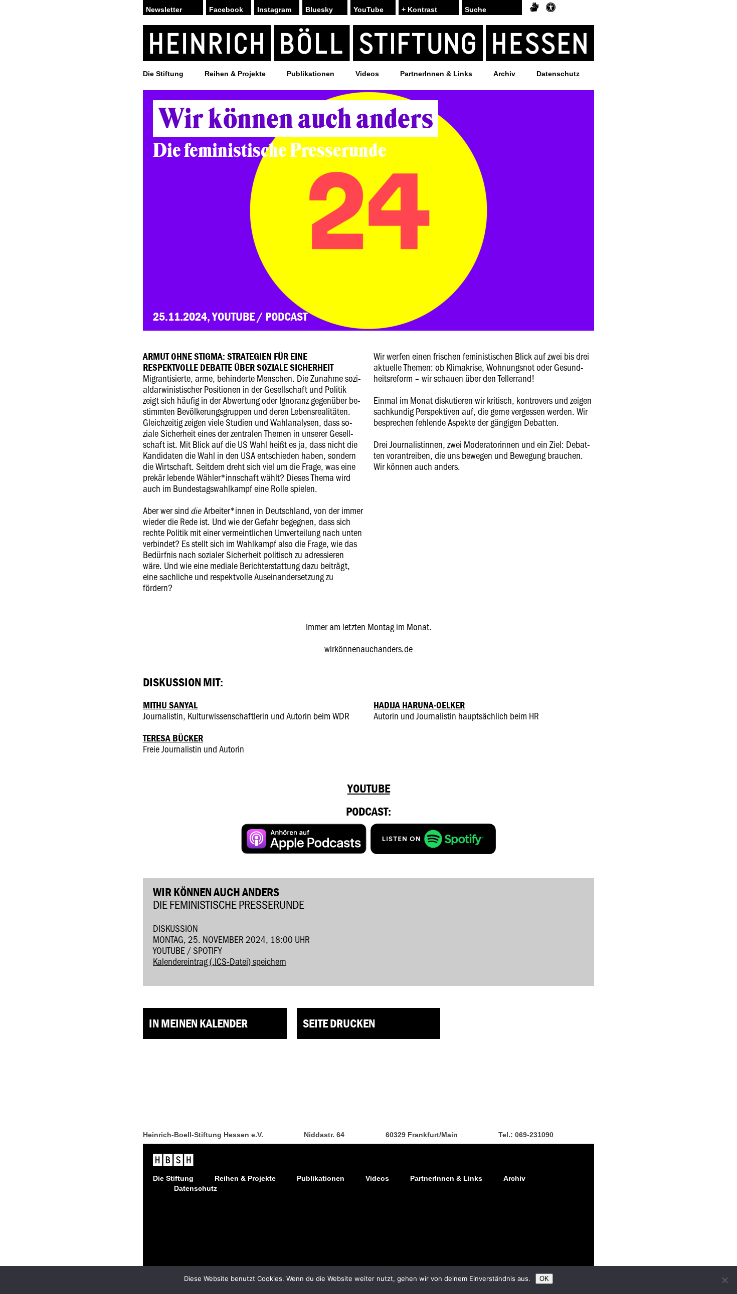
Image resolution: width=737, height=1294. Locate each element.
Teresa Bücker (173, 738)
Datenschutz (558, 74)
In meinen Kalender (198, 1023)
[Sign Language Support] (534, 7)
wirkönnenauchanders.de (368, 648)
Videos (367, 74)
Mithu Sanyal (170, 705)
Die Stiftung (163, 74)
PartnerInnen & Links (436, 74)
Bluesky (319, 10)
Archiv (504, 74)
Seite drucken (339, 1023)
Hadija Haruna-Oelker (419, 705)
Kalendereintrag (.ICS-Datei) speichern (219, 961)
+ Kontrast (419, 10)
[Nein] (724, 1280)
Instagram (274, 10)
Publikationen (310, 74)
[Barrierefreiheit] (551, 7)
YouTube (368, 10)
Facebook (226, 10)
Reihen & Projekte (235, 74)
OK (544, 1278)
